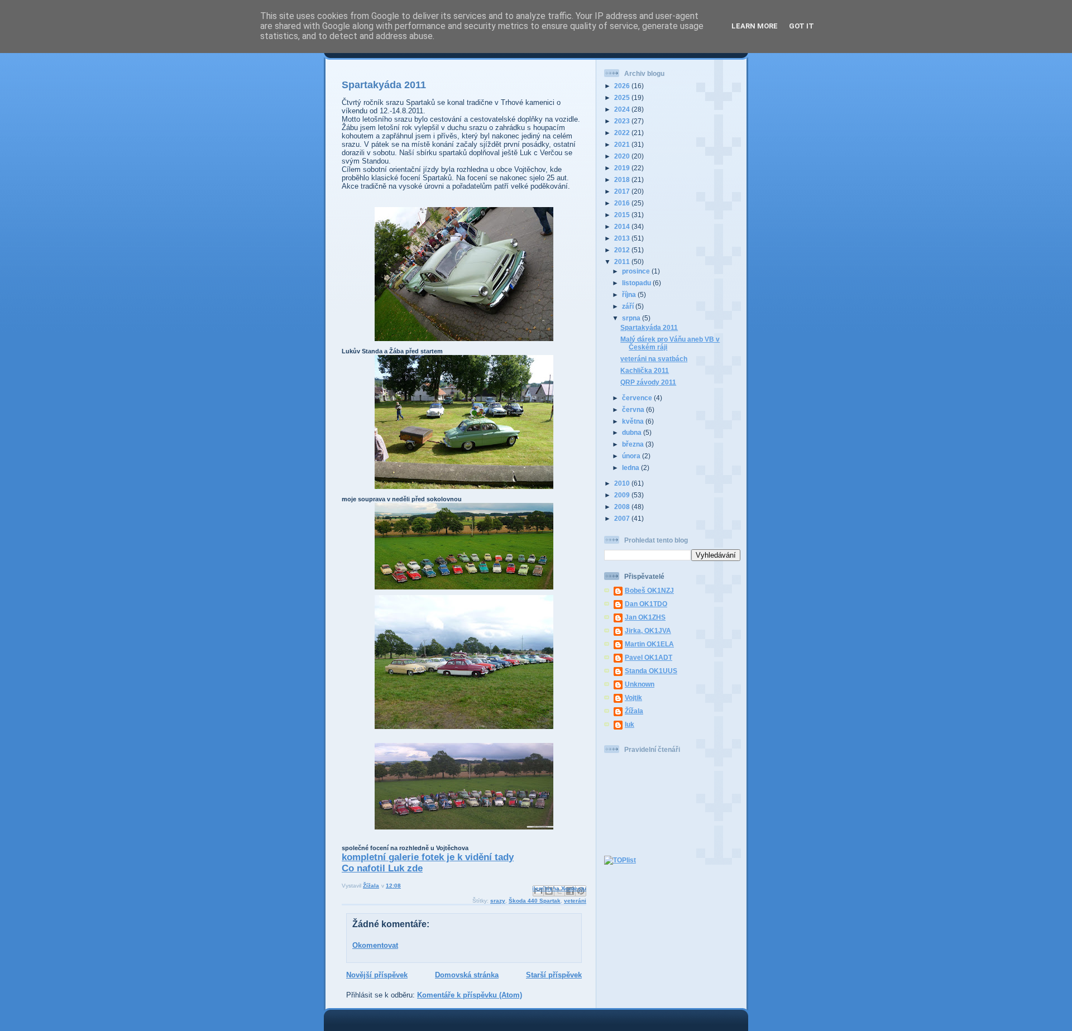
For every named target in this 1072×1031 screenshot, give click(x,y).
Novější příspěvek (377, 975)
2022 (622, 132)
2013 (622, 238)
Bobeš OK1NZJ (649, 590)
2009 (622, 494)
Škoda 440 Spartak (535, 901)
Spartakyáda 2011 (649, 327)
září (628, 306)
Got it (801, 26)
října (630, 294)
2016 (622, 203)
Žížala (634, 710)
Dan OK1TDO (646, 603)
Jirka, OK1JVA (648, 630)
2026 (622, 85)
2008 (622, 506)
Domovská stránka (467, 975)
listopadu (637, 282)
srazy (497, 901)
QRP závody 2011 (648, 382)
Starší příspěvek (554, 975)
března (633, 444)
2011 (622, 261)
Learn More (754, 26)
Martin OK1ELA (649, 644)
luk (629, 724)
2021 (622, 144)
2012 (622, 249)
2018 (622, 179)
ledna (631, 467)
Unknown (639, 684)
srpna (632, 318)
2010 (622, 483)
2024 (622, 109)
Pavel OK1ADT (648, 657)
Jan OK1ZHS (645, 617)
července (638, 397)
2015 (622, 214)
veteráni (575, 901)
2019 (622, 167)
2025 (622, 97)
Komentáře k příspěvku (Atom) (469, 995)
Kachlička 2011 (644, 370)
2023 (622, 120)
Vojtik (633, 697)
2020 (622, 156)
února (632, 455)
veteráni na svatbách (653, 358)
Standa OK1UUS (651, 670)
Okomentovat (375, 945)
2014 (622, 226)
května (633, 421)
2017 (622, 191)
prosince (637, 271)
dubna (632, 432)
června (634, 409)
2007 (622, 518)
